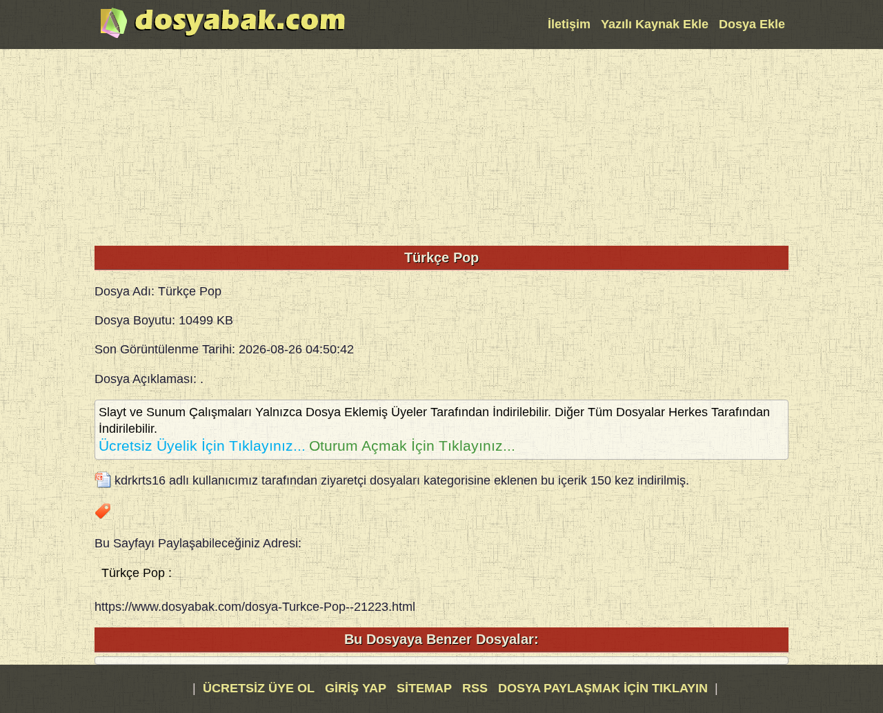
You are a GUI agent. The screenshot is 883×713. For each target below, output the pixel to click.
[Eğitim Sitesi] (223, 36)
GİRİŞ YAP (355, 688)
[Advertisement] (441, 145)
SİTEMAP (426, 688)
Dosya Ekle (752, 24)
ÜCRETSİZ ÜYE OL (259, 688)
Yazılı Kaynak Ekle (654, 24)
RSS (476, 688)
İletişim (569, 24)
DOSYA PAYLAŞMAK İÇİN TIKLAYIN (603, 688)
